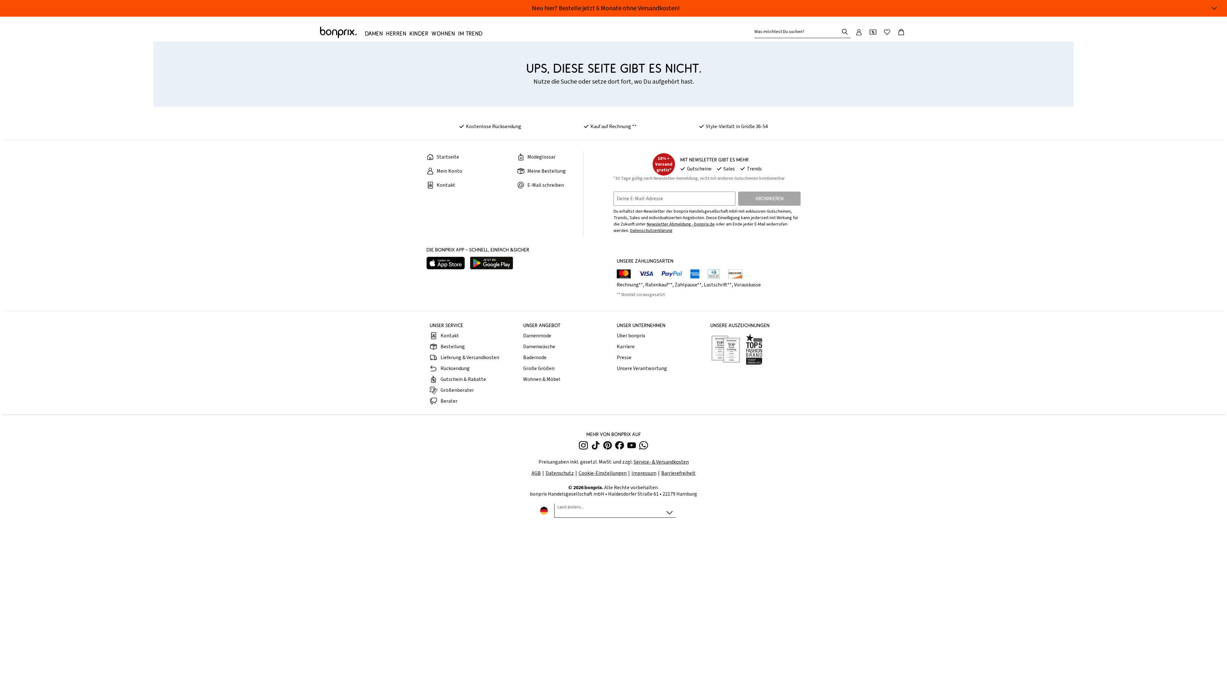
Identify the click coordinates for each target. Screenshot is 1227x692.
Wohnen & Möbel (541, 379)
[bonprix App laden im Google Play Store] (491, 263)
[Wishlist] (887, 32)
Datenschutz (560, 473)
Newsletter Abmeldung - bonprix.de (681, 224)
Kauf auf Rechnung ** (613, 126)
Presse (624, 357)
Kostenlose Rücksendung (493, 126)
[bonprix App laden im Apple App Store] (445, 263)
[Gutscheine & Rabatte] (873, 32)
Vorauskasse (747, 285)
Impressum (643, 473)
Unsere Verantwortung (642, 368)
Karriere (626, 346)
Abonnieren (769, 198)
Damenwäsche (539, 346)
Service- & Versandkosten (661, 461)
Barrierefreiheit (678, 473)
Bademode (535, 357)
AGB (536, 473)
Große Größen (539, 368)
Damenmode (537, 336)
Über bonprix (631, 335)
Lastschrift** (718, 285)
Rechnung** (630, 285)
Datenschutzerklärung (651, 230)
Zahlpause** (688, 285)
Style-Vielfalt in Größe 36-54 (737, 126)
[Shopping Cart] (901, 32)
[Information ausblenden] (1214, 8)
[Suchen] (845, 31)
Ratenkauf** (658, 285)
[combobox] (798, 32)
